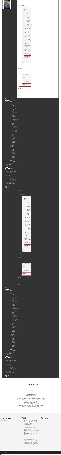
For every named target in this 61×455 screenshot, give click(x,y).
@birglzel (28, 420)
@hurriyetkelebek (28, 434)
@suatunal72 (27, 433)
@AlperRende (29, 439)
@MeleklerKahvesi (28, 426)
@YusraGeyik (29, 432)
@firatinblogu (34, 433)
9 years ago (26, 429)
